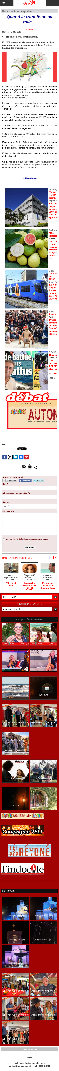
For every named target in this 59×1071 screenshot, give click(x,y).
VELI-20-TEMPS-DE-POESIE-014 (43, 724)
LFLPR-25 (16, 641)
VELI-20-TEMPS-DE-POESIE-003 (15, 1016)
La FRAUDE (8, 891)
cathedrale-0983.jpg (43, 915)
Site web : (6, 502)
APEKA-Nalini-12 (16, 778)
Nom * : (5, 484)
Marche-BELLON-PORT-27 (16, 750)
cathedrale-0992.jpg (43, 939)
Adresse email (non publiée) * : (16, 493)
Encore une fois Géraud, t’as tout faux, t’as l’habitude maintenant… (48, 585)
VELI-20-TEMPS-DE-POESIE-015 (15, 992)
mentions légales (29, 1049)
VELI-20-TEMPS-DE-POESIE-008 (15, 724)
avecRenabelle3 (43, 667)
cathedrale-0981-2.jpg (16, 939)
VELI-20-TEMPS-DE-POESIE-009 (43, 1016)
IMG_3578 (43, 695)
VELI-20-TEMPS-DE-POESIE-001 (43, 992)
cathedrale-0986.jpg (16, 915)
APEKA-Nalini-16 (43, 778)
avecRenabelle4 (15, 667)
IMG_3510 (15, 695)
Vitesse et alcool (11, 584)
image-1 (43, 806)
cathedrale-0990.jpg (16, 963)
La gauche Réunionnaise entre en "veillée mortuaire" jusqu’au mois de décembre (29, 585)
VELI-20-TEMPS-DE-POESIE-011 (15, 1040)
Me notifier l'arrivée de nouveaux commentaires (27, 539)
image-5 (15, 806)
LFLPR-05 (43, 641)
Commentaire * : (9, 511)
